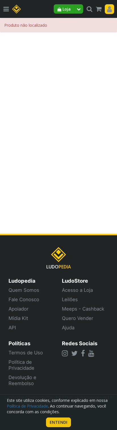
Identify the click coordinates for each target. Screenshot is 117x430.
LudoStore (75, 281)
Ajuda (68, 327)
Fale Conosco (24, 299)
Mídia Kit (18, 318)
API (12, 327)
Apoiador (18, 309)
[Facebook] (83, 353)
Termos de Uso (26, 352)
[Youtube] (91, 353)
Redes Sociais (79, 343)
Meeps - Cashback (83, 309)
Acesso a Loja (77, 290)
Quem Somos (24, 290)
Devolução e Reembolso (22, 380)
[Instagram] (65, 353)
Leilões (70, 299)
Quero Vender (77, 318)
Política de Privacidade (21, 365)
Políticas (19, 343)
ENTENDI (58, 422)
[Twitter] (74, 353)
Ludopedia (22, 281)
